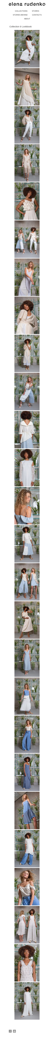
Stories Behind (20, 15)
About (27, 19)
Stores (35, 11)
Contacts (37, 15)
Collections (21, 11)
